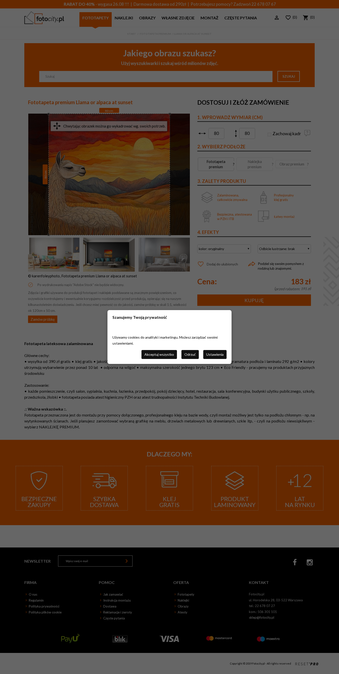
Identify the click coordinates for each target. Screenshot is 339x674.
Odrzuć (190, 354)
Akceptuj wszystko (159, 354)
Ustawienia (215, 354)
